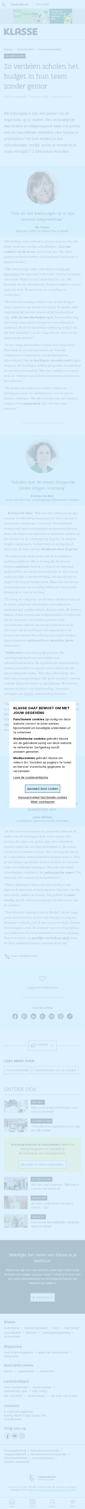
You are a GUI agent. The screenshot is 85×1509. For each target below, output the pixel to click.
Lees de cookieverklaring (30, 777)
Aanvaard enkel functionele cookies (42, 797)
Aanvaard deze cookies (42, 788)
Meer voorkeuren (43, 801)
